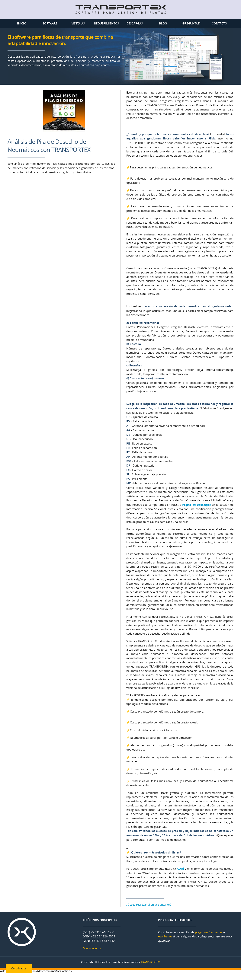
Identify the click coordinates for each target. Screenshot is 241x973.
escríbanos (165, 936)
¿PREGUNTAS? (191, 23)
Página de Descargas (196, 505)
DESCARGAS (135, 23)
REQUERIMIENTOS (106, 23)
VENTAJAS (78, 23)
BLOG (163, 23)
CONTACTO (219, 23)
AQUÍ (180, 869)
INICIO (21, 23)
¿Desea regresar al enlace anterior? (148, 904)
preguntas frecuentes (208, 932)
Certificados (19, 968)
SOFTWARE (50, 23)
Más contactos (92, 948)
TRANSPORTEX (150, 962)
